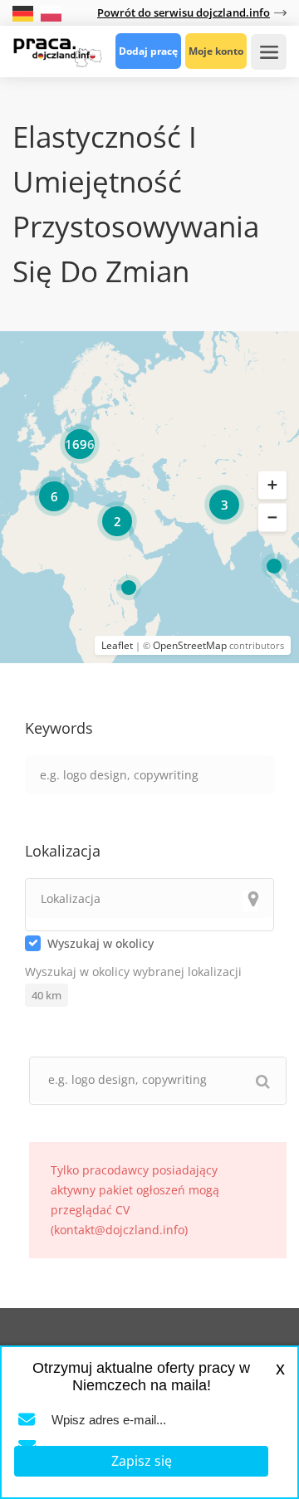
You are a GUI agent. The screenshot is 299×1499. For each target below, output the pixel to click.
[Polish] (51, 12)
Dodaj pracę (148, 51)
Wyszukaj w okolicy (100, 943)
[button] (272, 485)
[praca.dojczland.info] (57, 51)
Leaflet (117, 645)
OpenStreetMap (190, 645)
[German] (24, 12)
